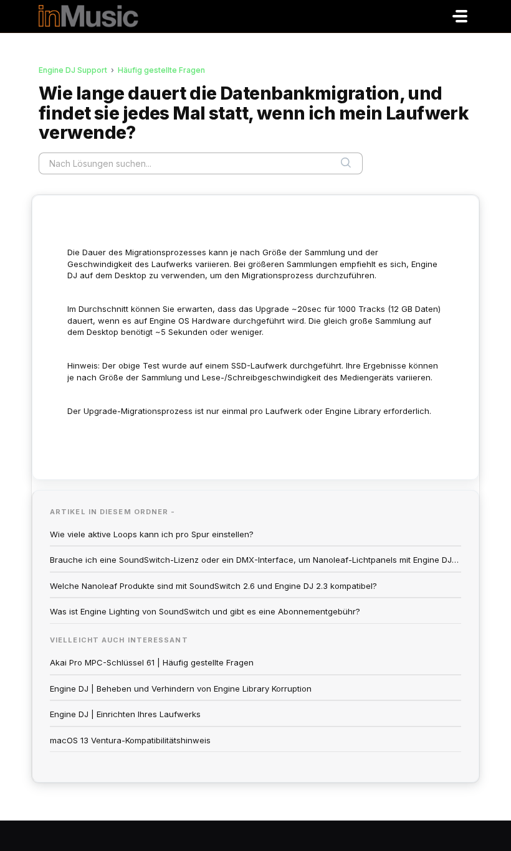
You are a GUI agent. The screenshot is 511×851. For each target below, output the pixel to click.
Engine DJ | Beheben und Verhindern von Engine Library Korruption (181, 688)
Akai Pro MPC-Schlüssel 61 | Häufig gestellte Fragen (152, 662)
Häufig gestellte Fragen (161, 70)
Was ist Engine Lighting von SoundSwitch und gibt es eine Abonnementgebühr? (205, 611)
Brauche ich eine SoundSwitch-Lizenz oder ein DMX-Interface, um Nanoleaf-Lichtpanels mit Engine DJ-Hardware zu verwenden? (255, 560)
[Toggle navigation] (459, 16)
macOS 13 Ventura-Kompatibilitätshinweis (130, 740)
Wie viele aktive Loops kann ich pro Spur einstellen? (152, 534)
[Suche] (346, 163)
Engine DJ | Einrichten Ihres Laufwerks (125, 714)
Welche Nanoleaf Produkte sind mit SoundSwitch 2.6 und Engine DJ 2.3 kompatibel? (213, 586)
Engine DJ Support (73, 70)
